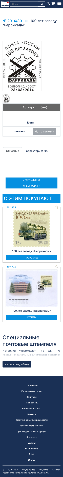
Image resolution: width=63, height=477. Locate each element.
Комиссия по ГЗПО (31, 408)
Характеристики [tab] (37, 151)
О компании (31, 385)
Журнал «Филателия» (32, 391)
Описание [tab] (12, 151)
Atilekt (23, 472)
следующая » (31, 185)
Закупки (31, 414)
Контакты (31, 437)
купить (31, 317)
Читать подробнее (17, 364)
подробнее (31, 257)
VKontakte (32, 448)
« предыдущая (31, 180)
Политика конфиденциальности (31, 420)
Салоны (31, 443)
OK (32, 454)
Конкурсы (31, 397)
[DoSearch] (41, 4)
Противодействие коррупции (31, 431)
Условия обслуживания (31, 425)
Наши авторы (31, 402)
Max (32, 460)
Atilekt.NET (44, 472)
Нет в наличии (44, 131)
